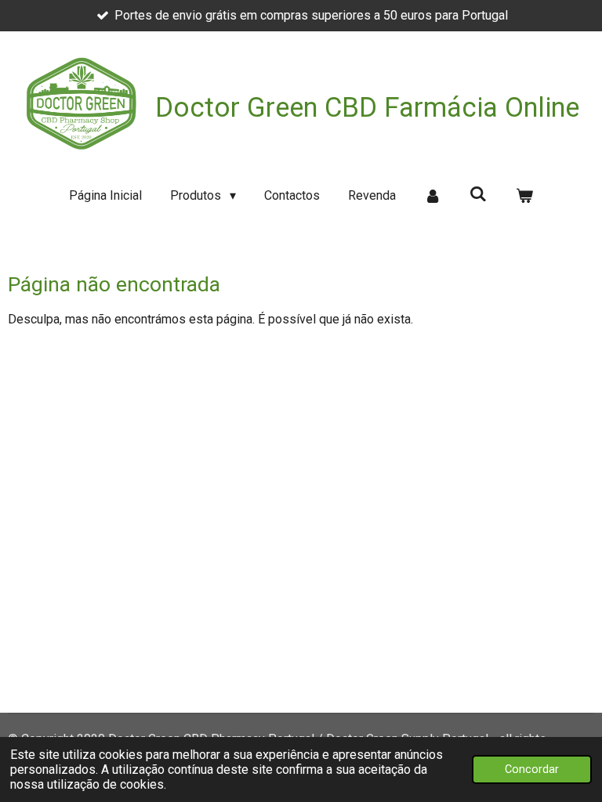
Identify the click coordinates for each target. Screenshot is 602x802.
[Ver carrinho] (523, 195)
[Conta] (433, 195)
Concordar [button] (532, 769)
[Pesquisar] (478, 193)
